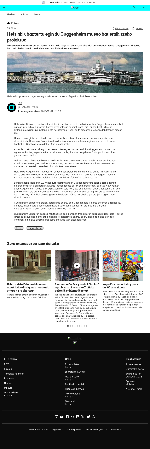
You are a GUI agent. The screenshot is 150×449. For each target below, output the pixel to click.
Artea (19, 228)
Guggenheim (35, 228)
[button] (142, 264)
